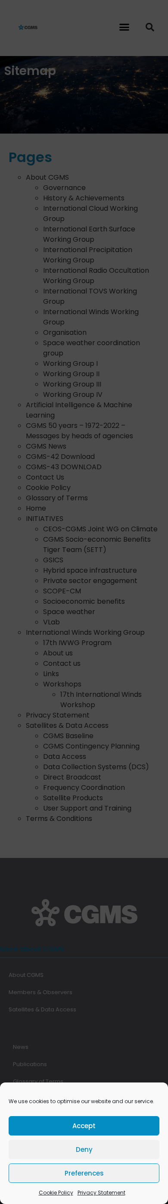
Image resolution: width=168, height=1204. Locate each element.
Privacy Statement (101, 1192)
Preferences (84, 1173)
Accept (84, 1125)
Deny (84, 1149)
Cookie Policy (56, 1192)
